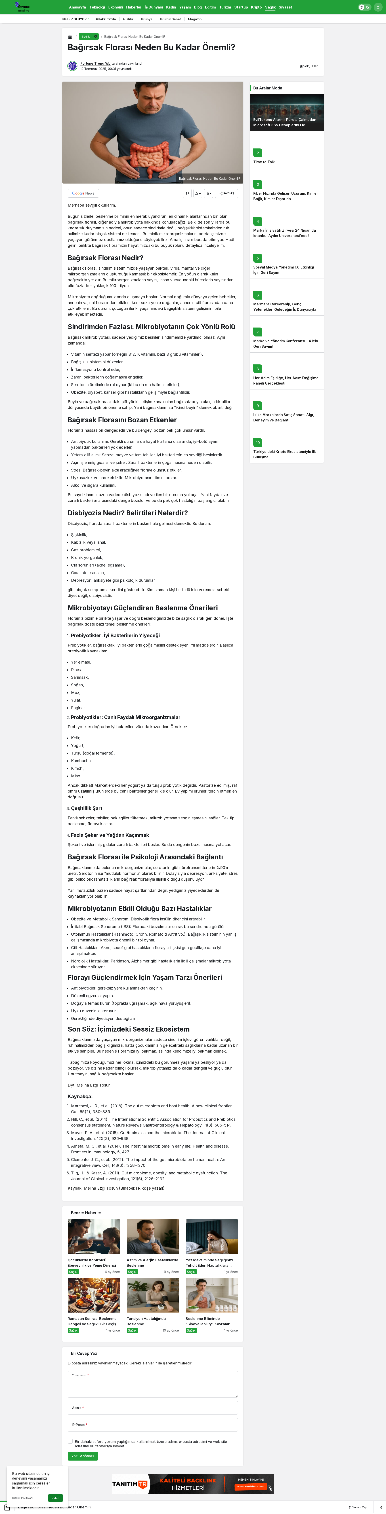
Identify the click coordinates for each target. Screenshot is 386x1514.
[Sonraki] (319, 19)
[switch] (364, 7)
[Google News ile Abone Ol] (83, 193)
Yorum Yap (359, 1507)
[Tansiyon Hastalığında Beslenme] (153, 1305)
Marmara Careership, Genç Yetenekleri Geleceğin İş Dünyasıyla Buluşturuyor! (284, 309)
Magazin (195, 19)
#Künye (147, 19)
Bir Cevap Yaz (84, 1353)
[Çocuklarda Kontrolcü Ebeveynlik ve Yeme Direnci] (94, 1246)
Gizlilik (128, 19)
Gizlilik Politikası (22, 1498)
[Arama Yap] (378, 7)
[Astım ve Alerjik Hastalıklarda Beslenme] (153, 1246)
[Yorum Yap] (187, 193)
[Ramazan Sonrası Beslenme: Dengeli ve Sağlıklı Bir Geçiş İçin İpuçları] (94, 1305)
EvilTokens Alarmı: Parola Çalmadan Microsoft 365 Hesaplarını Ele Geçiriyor (284, 125)
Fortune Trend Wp (95, 63)
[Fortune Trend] (23, 6)
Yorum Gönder (82, 1456)
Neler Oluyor (74, 19)
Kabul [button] (55, 1498)
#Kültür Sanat (170, 19)
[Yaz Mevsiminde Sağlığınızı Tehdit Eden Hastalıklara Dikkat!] (212, 1246)
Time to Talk (264, 162)
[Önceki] (313, 19)
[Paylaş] (377, 1507)
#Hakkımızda (106, 19)
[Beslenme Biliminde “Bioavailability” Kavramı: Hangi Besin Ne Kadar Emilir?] (212, 1305)
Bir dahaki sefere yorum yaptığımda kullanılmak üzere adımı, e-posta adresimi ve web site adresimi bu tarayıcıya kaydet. (151, 1443)
